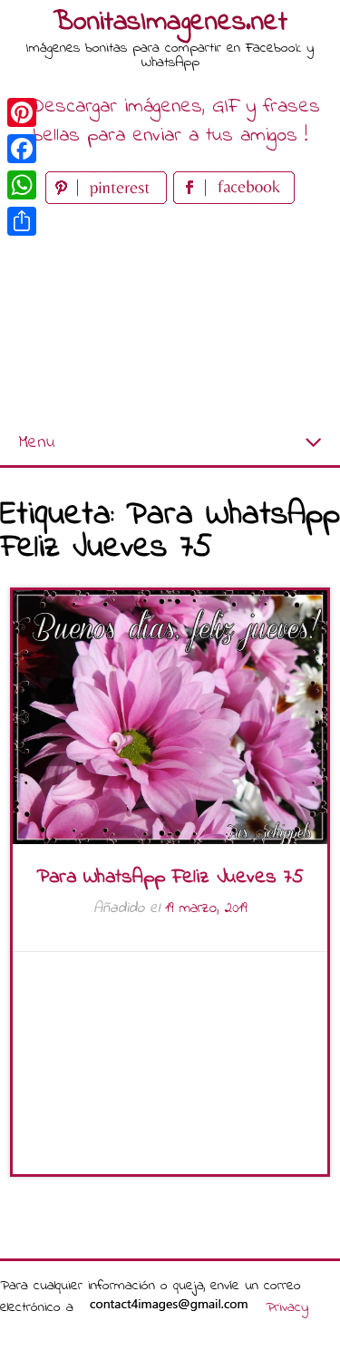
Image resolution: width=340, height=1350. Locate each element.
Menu (36, 443)
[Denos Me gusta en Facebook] (234, 200)
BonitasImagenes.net (170, 23)
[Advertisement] (170, 315)
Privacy (287, 1307)
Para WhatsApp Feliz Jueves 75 (170, 877)
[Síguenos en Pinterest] (109, 200)
